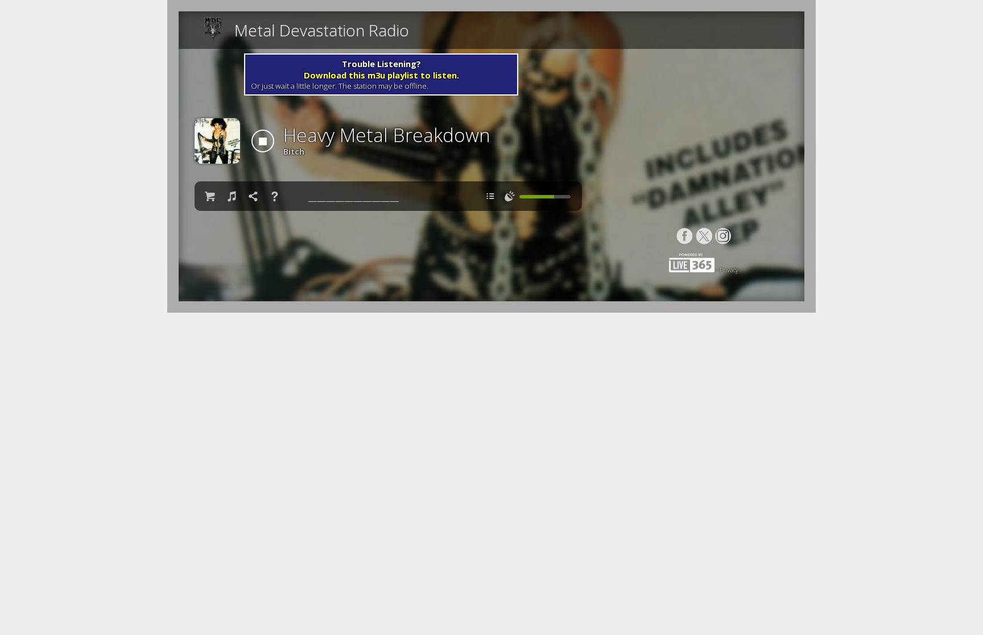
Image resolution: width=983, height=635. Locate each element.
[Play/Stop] (262, 141)
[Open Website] (216, 30)
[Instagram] (723, 236)
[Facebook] (684, 236)
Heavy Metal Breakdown (386, 135)
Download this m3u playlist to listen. (381, 75)
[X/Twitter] (704, 236)
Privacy (729, 270)
